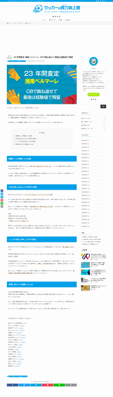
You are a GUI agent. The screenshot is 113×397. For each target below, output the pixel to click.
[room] (101, 1)
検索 (103, 106)
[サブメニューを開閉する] (104, 118)
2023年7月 (85, 209)
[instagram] (99, 1)
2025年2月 (85, 147)
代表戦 (86, 125)
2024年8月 (85, 164)
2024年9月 (85, 161)
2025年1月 (85, 150)
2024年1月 (85, 188)
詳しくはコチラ (93, 94)
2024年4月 (85, 178)
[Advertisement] (56, 42)
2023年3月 (85, 223)
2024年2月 (85, 185)
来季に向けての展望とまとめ (24, 144)
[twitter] (96, 1)
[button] (12, 385)
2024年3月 (85, 181)
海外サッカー (88, 128)
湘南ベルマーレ (22, 61)
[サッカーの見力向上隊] (56, 9)
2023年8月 (85, 205)
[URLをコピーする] (71, 385)
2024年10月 (86, 157)
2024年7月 (85, 168)
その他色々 (87, 121)
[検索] (105, 1)
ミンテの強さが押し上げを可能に (26, 141)
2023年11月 (86, 195)
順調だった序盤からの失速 (24, 136)
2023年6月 (85, 212)
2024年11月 (85, 154)
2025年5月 (85, 140)
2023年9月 (85, 202)
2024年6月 (85, 171)
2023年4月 (85, 219)
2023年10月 (86, 199)
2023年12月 (86, 192)
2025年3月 (85, 143)
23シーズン (15, 61)
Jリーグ (10, 61)
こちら (13, 270)
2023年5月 (85, 216)
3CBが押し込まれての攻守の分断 (26, 138)
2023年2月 (85, 226)
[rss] (103, 1)
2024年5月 (85, 174)
